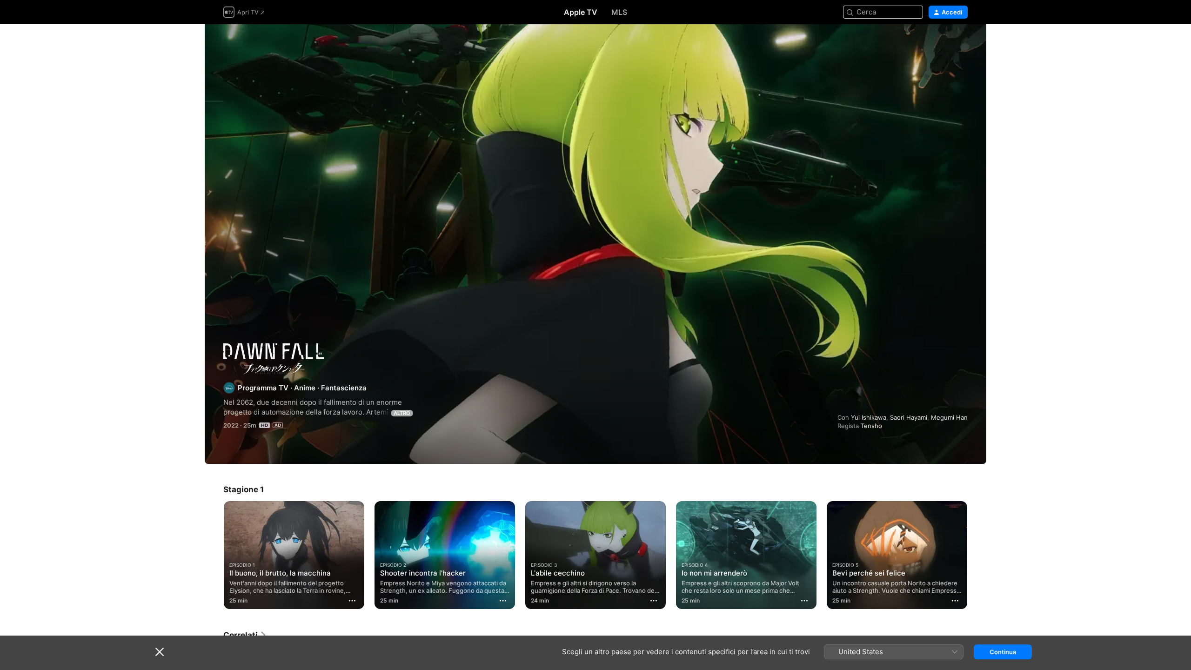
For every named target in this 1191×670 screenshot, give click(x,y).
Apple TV (580, 12)
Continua (1003, 652)
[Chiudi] (159, 652)
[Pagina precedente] (214, 555)
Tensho (871, 425)
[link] (245, 635)
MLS (619, 12)
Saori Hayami (908, 417)
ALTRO (402, 413)
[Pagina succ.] (977, 555)
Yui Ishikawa (868, 417)
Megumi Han (949, 417)
